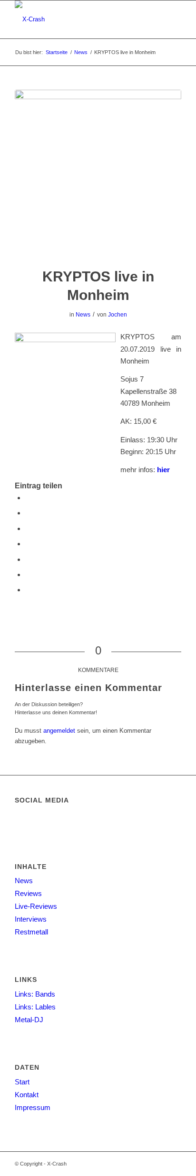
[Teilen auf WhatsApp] (28, 544)
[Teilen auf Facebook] (28, 498)
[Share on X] (28, 528)
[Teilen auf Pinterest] (28, 559)
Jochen (117, 314)
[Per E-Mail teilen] (28, 590)
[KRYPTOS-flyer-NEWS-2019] (98, 172)
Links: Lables (35, 1007)
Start (22, 1082)
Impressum (32, 1107)
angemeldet (59, 730)
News (83, 314)
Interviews (31, 919)
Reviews (28, 893)
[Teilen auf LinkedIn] (28, 574)
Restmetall (31, 932)
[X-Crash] (81, 19)
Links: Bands (35, 994)
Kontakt (27, 1095)
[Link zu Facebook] (174, 1164)
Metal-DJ (29, 1020)
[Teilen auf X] (28, 513)
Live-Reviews (36, 906)
